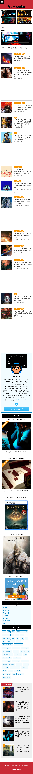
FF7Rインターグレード (21, 631)
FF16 (22, 635)
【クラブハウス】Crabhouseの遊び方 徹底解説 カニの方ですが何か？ (22, 171)
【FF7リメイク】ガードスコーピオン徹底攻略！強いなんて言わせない (23, 313)
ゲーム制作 (16, 651)
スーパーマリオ (17, 190)
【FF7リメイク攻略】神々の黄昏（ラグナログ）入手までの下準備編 (23, 264)
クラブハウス (26, 175)
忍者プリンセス (6, 677)
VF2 (22, 638)
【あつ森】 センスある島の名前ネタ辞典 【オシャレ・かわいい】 (22, 689)
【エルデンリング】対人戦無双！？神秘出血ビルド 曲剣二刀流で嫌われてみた (23, 107)
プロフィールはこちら (16, 409)
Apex (4, 631)
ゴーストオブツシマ (7, 654)
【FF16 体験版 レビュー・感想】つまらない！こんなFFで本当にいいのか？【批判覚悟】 (22, 706)
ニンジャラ (5, 667)
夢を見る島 (20, 674)
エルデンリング (26, 62)
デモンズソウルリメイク (8, 664)
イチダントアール (18, 644)
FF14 (17, 635)
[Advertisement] (16, 91)
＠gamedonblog (23, 400)
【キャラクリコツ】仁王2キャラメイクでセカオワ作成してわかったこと (23, 298)
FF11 (12, 635)
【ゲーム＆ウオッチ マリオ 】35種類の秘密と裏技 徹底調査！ (22, 185)
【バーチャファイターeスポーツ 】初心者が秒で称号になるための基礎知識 (22, 137)
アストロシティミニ (7, 644)
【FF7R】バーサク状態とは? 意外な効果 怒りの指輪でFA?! (23, 235)
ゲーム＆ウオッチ (27, 189)
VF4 (26, 638)
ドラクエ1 (18, 664)
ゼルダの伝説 (16, 661)
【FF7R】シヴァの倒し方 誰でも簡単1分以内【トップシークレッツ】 (22, 202)
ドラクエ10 (26, 664)
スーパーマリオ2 (25, 190)
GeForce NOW (6, 638)
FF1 (9, 631)
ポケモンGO (18, 670)
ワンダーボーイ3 (7, 674)
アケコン (18, 641)
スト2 (25, 654)
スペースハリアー (7, 657)
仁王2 (23, 302)
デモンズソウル (25, 661)
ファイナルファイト (15, 667)
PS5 (13, 638)
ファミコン (24, 667)
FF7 (13, 631)
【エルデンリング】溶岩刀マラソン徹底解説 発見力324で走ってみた (23, 58)
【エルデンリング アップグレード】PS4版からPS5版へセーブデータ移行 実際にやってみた (22, 749)
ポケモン (11, 670)
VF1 (17, 638)
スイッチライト (18, 654)
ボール (4, 670)
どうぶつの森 (11, 641)
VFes (23, 127)
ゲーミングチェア (7, 651)
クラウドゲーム (16, 648)
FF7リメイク (26, 205)
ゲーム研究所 (16, 770)
